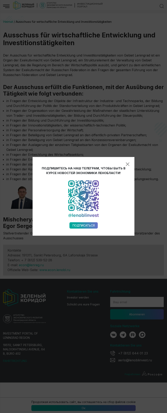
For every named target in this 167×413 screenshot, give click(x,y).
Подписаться (84, 225)
